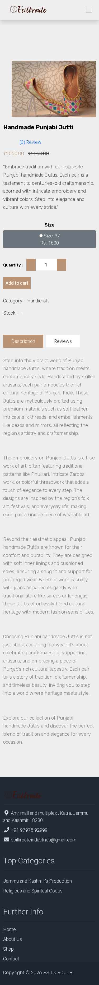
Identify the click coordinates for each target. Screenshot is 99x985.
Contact (11, 958)
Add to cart (17, 283)
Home (9, 929)
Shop (8, 949)
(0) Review (30, 142)
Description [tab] (23, 341)
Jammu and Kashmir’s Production (37, 881)
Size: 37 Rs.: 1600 (50, 239)
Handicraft (38, 300)
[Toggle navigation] (89, 10)
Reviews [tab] (63, 341)
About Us (12, 939)
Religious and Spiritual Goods (33, 891)
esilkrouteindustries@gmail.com (43, 840)
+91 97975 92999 (29, 830)
